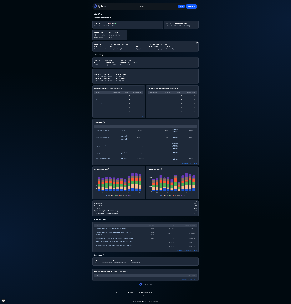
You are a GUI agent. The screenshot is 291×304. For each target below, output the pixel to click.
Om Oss (142, 6)
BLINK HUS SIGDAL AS (101, 112)
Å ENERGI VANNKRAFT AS (102, 100)
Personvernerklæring (145, 292)
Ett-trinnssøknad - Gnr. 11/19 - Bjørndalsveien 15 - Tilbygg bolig (112, 228)
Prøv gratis (191, 6)
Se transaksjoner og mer (188, 279)
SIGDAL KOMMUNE (101, 96)
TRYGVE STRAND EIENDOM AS (103, 108)
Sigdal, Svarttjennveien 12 (102, 130)
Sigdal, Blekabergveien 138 (103, 158)
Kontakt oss (131, 292)
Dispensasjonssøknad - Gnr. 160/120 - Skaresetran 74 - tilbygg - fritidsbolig (115, 238)
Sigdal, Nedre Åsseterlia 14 (103, 153)
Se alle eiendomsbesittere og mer (132, 116)
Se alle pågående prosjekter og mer (186, 250)
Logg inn (181, 6)
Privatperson (153, 96)
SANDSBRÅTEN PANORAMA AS (103, 104)
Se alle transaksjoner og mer (187, 163)
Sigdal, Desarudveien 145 (102, 137)
